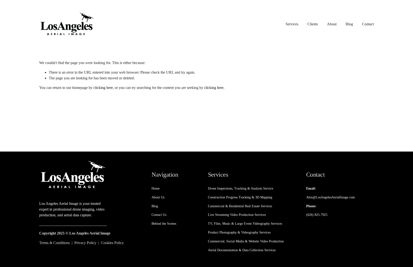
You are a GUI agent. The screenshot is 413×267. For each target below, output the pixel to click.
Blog (349, 24)
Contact (368, 24)
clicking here (103, 88)
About (332, 24)
